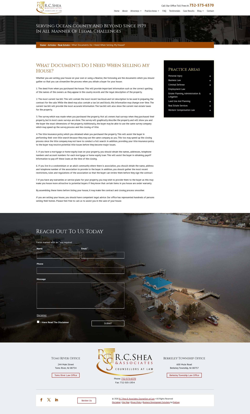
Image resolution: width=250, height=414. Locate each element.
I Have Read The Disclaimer (55, 322)
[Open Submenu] (210, 76)
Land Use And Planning (179, 101)
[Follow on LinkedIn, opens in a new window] (56, 400)
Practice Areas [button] (151, 11)
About (125, 11)
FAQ (164, 11)
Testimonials (174, 11)
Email (84, 248)
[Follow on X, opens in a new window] (49, 400)
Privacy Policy (136, 402)
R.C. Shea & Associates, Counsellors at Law (137, 398)
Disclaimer (42, 315)
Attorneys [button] (134, 11)
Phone (40, 263)
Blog (199, 11)
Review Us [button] (87, 400)
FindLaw (176, 402)
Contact (210, 11)
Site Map (125, 402)
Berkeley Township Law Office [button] (184, 375)
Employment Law (176, 89)
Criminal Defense (176, 84)
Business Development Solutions (156, 402)
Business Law (174, 80)
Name (40, 248)
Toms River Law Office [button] (65, 375)
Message (41, 279)
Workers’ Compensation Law (181, 110)
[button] (246, 397)
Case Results (188, 11)
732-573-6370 (201, 5)
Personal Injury (175, 75)
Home (116, 11)
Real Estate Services (178, 105)
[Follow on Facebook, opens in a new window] (41, 400)
